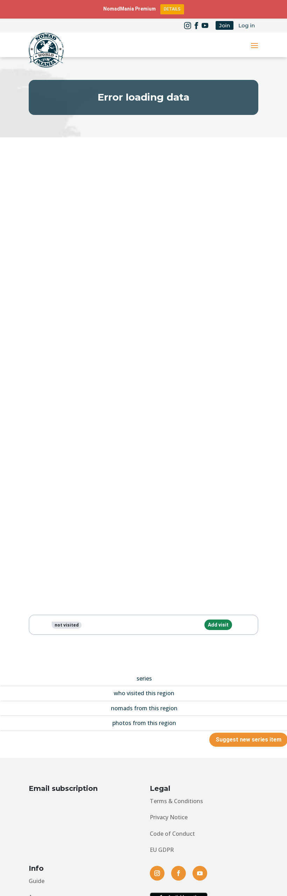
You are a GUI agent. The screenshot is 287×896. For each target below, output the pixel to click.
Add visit (218, 625)
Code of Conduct (172, 833)
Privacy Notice (169, 817)
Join (224, 25)
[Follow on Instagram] (187, 25)
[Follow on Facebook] (196, 25)
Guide (36, 881)
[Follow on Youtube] (205, 25)
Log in (246, 25)
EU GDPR (162, 850)
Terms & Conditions (176, 801)
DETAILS (172, 9)
